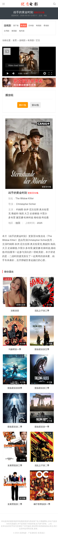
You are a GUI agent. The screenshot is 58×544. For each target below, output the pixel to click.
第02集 (35, 105)
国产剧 (16, 25)
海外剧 (21, 30)
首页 (15, 40)
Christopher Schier (26, 204)
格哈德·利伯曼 (41, 217)
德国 (17, 223)
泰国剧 (14, 30)
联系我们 (41, 532)
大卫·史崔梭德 (31, 213)
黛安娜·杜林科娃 (24, 217)
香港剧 (46, 25)
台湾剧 (6, 30)
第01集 (22, 105)
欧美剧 (23, 25)
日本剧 (31, 25)
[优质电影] (29, 4)
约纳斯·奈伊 (22, 209)
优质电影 (23, 532)
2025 (39, 223)
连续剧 (7, 25)
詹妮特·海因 (17, 213)
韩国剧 (38, 25)
